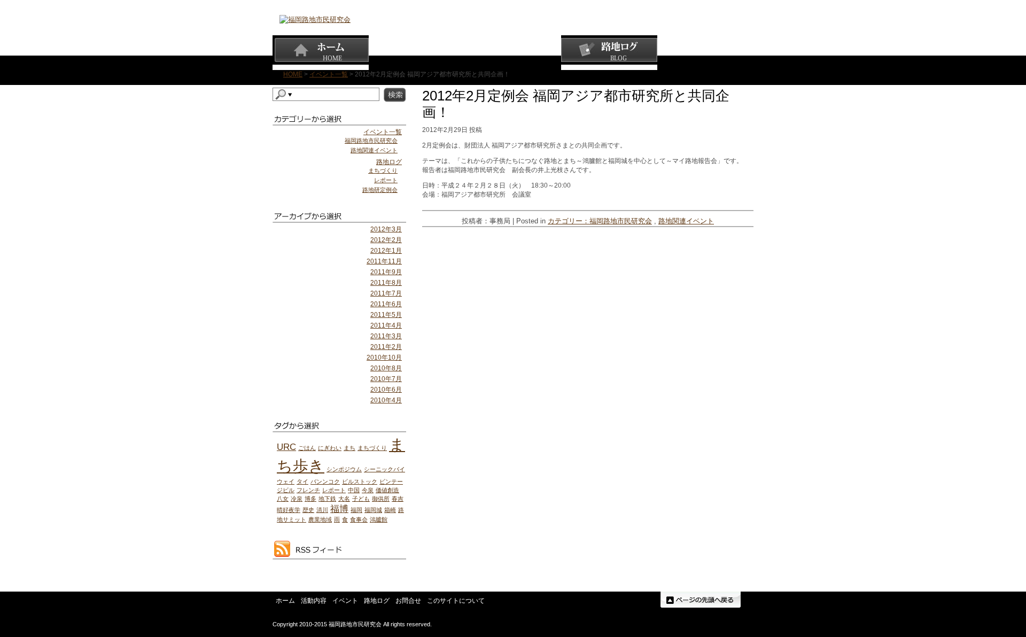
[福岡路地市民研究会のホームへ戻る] (315, 19)
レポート (386, 180)
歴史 (308, 510)
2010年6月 (386, 389)
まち (349, 448)
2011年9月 (386, 272)
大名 (344, 498)
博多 (310, 498)
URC (286, 447)
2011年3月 (386, 336)
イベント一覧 (328, 74)
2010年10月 (384, 357)
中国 (354, 490)
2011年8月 (386, 282)
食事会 (359, 519)
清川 (322, 510)
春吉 (397, 498)
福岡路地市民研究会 (620, 221)
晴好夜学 (288, 510)
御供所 (381, 498)
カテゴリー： (568, 221)
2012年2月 (386, 240)
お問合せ (705, 52)
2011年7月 (386, 293)
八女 (283, 498)
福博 (339, 509)
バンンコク (325, 481)
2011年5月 (386, 314)
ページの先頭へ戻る (700, 600)
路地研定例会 (380, 190)
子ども (361, 498)
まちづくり (383, 170)
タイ (302, 481)
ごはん (307, 448)
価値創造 (387, 490)
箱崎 (390, 510)
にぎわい (329, 448)
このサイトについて (456, 600)
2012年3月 (386, 229)
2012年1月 (386, 250)
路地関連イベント (686, 221)
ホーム (321, 52)
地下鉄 (327, 498)
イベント (513, 52)
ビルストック (359, 481)
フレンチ (308, 490)
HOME (292, 74)
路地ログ (609, 52)
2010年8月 (386, 368)
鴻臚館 (378, 519)
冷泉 (296, 498)
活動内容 (417, 52)
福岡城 (373, 510)
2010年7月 (386, 379)
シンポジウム (344, 469)
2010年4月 (386, 400)
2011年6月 (386, 304)
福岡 (356, 510)
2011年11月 (384, 261)
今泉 (368, 490)
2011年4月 (386, 325)
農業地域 (320, 519)
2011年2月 (386, 347)
